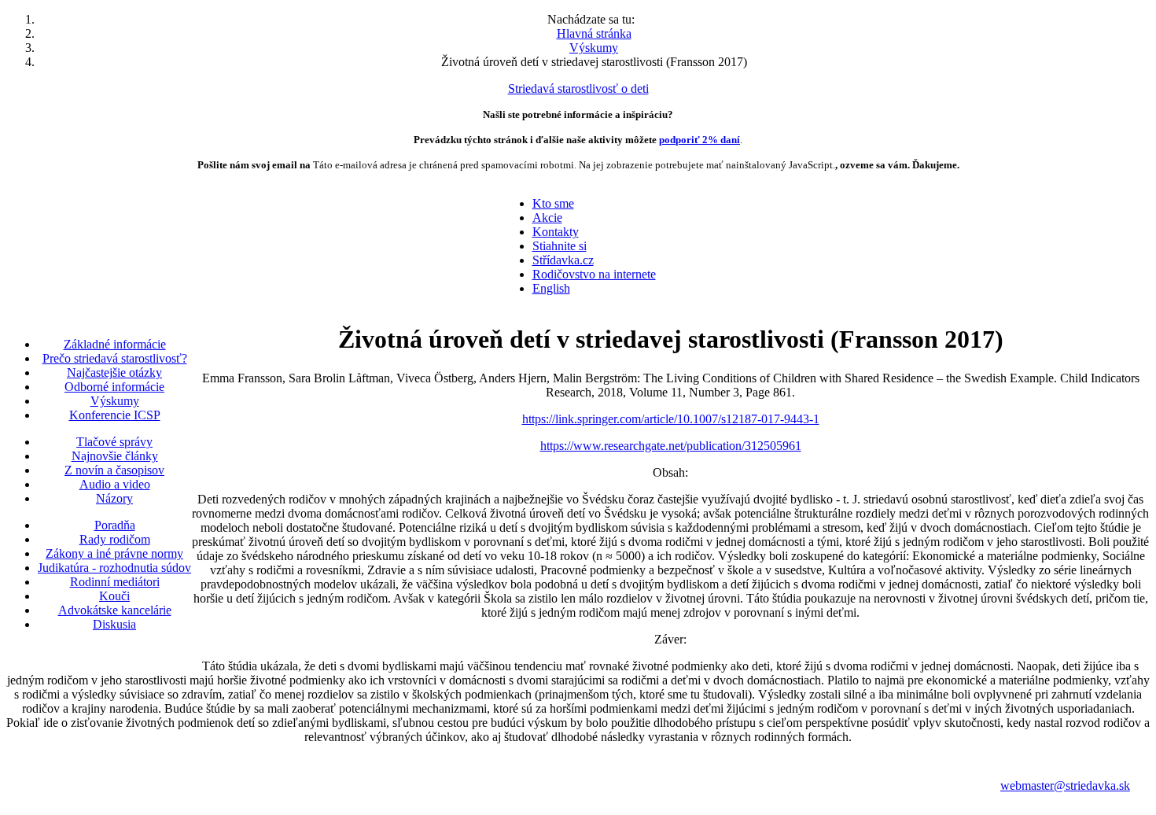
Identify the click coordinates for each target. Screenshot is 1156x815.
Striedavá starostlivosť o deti (578, 88)
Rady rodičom (114, 539)
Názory (114, 498)
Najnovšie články (115, 456)
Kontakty (555, 231)
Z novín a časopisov (114, 470)
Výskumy (114, 401)
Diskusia (114, 624)
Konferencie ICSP (114, 415)
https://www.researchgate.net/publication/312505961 (670, 445)
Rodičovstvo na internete (594, 274)
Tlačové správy (114, 441)
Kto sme (553, 203)
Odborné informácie (114, 386)
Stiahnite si (559, 246)
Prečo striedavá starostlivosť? (114, 358)
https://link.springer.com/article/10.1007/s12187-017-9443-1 (670, 419)
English (551, 288)
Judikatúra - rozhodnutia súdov (114, 567)
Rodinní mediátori (115, 581)
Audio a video (114, 484)
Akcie (547, 217)
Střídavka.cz (563, 260)
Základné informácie (115, 344)
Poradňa (114, 525)
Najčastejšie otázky (114, 372)
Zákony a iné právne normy (114, 553)
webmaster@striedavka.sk (1065, 785)
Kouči (114, 596)
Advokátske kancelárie (114, 610)
